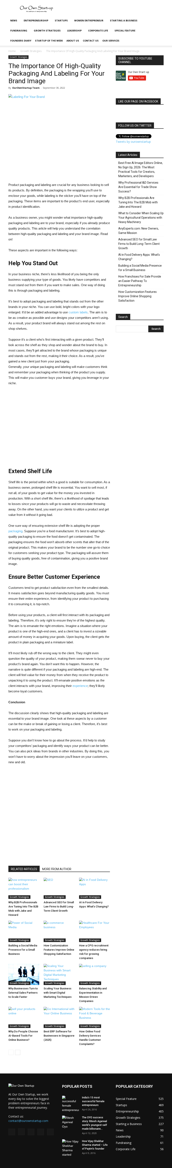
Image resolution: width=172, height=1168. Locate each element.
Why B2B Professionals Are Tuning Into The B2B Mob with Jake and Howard (138, 202)
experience (80, 686)
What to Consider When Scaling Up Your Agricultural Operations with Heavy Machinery (141, 218)
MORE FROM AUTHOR (56, 869)
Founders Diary (20, 40)
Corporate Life (98, 30)
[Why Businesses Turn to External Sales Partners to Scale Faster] (23, 974)
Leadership (74, 30)
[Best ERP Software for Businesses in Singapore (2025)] (59, 1017)
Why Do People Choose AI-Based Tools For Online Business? (23, 1035)
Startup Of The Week (49, 40)
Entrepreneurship (36, 20)
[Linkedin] (31, 1132)
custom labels (78, 312)
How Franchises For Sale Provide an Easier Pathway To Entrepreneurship (139, 281)
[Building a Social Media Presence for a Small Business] (23, 931)
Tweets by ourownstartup (133, 142)
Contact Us (91, 40)
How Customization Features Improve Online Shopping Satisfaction (59, 949)
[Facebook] (11, 1132)
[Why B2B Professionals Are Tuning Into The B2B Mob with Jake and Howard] (23, 888)
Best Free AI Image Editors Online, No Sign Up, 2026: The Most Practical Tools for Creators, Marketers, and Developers (140, 169)
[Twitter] (40, 1132)
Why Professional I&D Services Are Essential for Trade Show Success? (138, 187)
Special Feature (125, 30)
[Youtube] (50, 1132)
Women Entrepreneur (88, 20)
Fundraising (18, 30)
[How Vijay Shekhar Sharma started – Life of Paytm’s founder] (70, 1148)
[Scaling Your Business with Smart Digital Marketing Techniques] (59, 974)
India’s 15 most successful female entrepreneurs (93, 1101)
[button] (159, 21)
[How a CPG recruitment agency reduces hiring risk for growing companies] (94, 931)
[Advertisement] (114, 9)
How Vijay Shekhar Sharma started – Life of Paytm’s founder (95, 1145)
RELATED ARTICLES (24, 869)
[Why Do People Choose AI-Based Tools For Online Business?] (23, 1017)
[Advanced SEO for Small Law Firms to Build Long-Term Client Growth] (59, 888)
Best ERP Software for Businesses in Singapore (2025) (59, 1035)
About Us (72, 40)
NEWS (13, 20)
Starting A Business (123, 20)
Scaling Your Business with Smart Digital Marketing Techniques (58, 992)
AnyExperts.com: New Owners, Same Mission (138, 231)
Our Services (110, 40)
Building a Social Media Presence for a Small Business (22, 949)
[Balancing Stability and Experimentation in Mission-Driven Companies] (94, 974)
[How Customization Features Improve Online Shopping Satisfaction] (59, 931)
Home (12, 51)
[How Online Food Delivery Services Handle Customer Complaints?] (94, 1017)
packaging (15, 531)
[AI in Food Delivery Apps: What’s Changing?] (94, 888)
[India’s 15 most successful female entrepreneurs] (70, 1104)
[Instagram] (21, 1131)
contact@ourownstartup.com (28, 1121)
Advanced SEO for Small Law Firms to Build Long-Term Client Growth (59, 906)
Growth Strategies (47, 30)
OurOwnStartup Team (25, 87)
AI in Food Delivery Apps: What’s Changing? (139, 257)
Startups (61, 20)
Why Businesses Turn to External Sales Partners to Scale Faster (23, 992)
